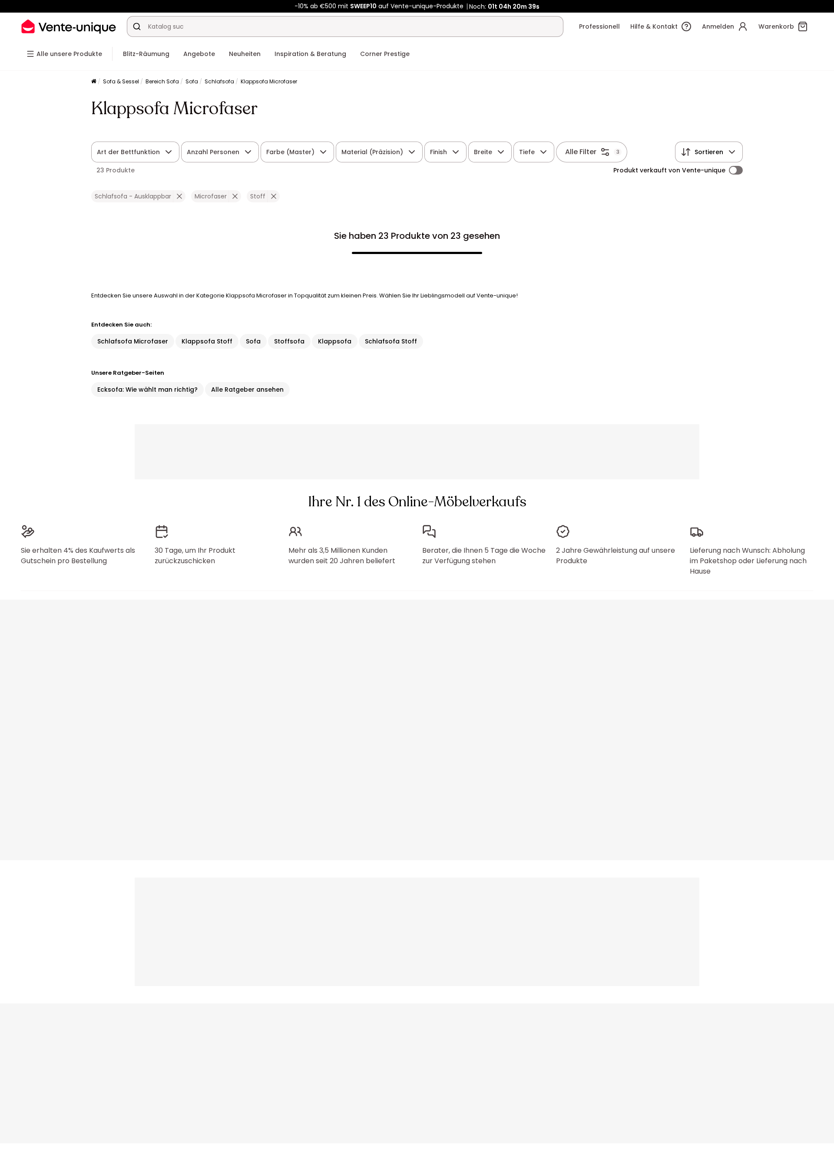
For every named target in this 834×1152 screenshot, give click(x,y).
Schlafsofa (219, 81)
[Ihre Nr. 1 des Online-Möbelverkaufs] (68, 26)
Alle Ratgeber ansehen (247, 389)
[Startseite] (93, 82)
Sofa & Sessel (121, 81)
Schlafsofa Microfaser (132, 341)
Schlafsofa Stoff (391, 341)
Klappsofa (334, 341)
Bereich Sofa (162, 81)
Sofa (191, 81)
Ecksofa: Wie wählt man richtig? (147, 389)
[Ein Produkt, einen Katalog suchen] (136, 26)
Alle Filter (580, 152)
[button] (179, 196)
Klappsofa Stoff (207, 341)
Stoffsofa (289, 341)
